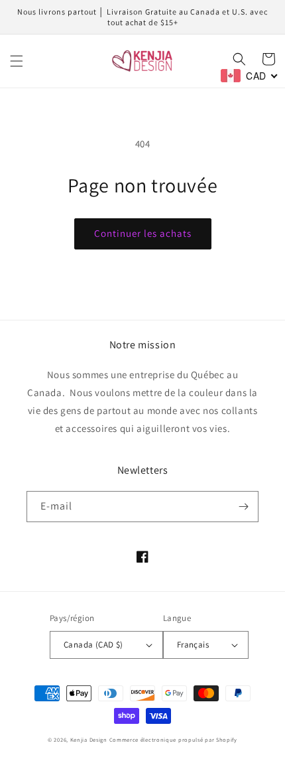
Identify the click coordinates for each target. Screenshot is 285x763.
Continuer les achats (143, 233)
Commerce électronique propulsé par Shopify (173, 739)
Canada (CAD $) (93, 644)
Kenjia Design (88, 739)
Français (193, 644)
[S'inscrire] (243, 506)
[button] (16, 61)
